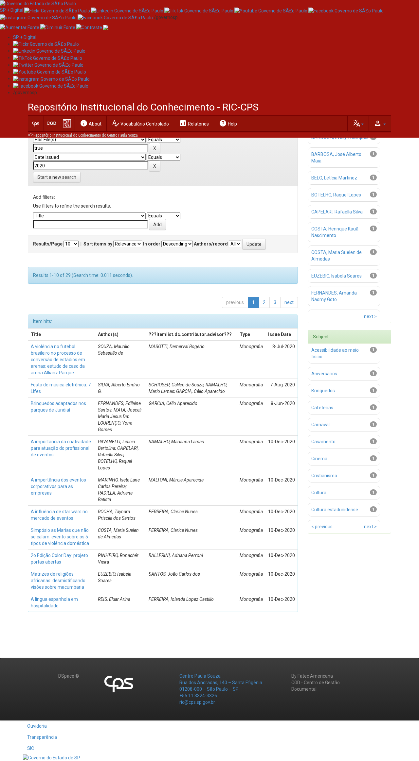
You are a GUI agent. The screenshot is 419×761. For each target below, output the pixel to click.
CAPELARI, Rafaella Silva (337, 211)
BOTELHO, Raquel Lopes (336, 194)
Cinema (319, 458)
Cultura (318, 492)
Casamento (323, 441)
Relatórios (194, 123)
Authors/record (211, 243)
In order (151, 243)
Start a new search (56, 177)
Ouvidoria (37, 726)
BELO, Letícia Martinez (334, 177)
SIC (30, 748)
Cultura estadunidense (334, 509)
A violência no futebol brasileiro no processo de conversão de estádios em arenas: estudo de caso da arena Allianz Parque (58, 359)
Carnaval (320, 424)
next (289, 302)
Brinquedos (323, 390)
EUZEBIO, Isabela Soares (336, 276)
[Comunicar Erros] (105, 27)
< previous (322, 526)
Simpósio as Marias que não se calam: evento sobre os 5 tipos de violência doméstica (60, 537)
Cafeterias (322, 407)
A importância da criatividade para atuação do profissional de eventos (61, 448)
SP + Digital (11, 10)
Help (228, 123)
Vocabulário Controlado (140, 123)
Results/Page (48, 243)
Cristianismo (324, 475)
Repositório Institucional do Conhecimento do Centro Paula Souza (85, 135)
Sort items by (97, 243)
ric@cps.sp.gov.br (197, 702)
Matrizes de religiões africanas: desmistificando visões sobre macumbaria (58, 580)
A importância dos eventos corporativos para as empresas (58, 486)
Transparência (42, 737)
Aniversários (324, 373)
